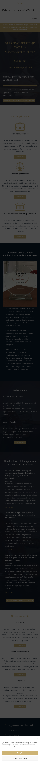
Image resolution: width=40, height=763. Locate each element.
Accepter (20, 753)
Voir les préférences (20, 758)
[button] (37, 738)
